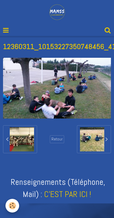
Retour (57, 139)
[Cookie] (12, 206)
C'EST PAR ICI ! (67, 194)
